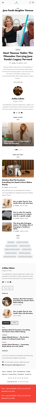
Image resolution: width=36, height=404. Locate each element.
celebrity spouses (24, 253)
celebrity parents (11, 253)
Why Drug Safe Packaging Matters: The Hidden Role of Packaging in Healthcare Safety (23, 226)
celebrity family (25, 246)
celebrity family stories (12, 249)
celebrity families (11, 246)
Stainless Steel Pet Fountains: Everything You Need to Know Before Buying (17, 182)
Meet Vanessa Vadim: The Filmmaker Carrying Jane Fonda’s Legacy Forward (18, 56)
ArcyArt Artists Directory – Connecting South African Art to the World (15, 345)
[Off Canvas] (3, 2)
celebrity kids (26, 249)
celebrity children (22, 242)
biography (11, 242)
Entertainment (21, 371)
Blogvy (27, 381)
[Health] (18, 378)
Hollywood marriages (25, 256)
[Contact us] (27, 378)
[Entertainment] (15, 378)
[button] (16, 149)
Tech (3, 327)
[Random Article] (30, 2)
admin (14, 63)
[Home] (9, 378)
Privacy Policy (13, 374)
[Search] (33, 2)
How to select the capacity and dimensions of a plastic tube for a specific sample (22, 214)
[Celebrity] (11, 378)
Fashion (4, 342)
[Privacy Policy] (22, 378)
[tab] (6, 323)
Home (4, 371)
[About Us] (20, 378)
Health (7, 138)
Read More (17, 82)
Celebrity (17, 49)
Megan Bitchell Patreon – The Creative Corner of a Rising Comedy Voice (15, 338)
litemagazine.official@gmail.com (14, 365)
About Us (5, 374)
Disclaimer (21, 374)
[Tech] (13, 378)
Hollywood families (10, 256)
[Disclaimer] (25, 378)
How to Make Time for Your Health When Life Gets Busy (16, 142)
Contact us (28, 374)
